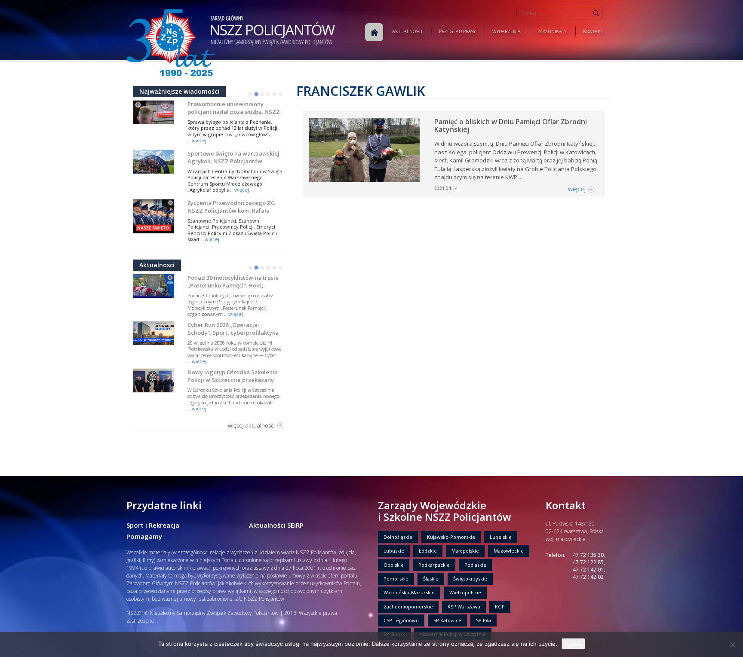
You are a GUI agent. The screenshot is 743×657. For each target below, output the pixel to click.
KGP (500, 606)
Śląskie (431, 578)
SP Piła (483, 620)
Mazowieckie (509, 550)
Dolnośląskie (398, 537)
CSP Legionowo (401, 620)
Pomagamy (144, 536)
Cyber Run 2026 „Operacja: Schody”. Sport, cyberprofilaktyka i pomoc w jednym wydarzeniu (233, 332)
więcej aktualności (251, 425)
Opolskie (394, 565)
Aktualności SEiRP (276, 525)
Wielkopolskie (465, 592)
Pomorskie (396, 578)
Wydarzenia (506, 31)
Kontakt (593, 31)
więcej (199, 140)
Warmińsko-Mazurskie (409, 592)
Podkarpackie (434, 565)
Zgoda (573, 643)
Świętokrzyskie (470, 578)
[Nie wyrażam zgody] (732, 644)
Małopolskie (465, 550)
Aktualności (407, 31)
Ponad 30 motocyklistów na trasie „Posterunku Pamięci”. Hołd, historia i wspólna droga (233, 285)
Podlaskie (475, 565)
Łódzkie (428, 550)
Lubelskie (501, 537)
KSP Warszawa (464, 606)
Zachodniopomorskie (408, 606)
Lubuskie (394, 550)
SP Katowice (447, 620)
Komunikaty (551, 31)
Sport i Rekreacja (152, 525)
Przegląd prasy (457, 31)
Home (374, 32)
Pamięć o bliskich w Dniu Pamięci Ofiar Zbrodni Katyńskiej (510, 125)
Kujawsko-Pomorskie (451, 537)
